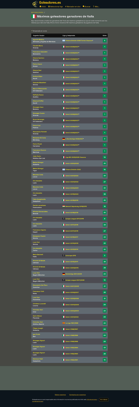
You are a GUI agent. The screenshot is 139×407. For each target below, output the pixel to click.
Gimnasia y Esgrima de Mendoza (44, 41)
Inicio (43, 6)
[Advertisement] (69, 378)
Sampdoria (36, 201)
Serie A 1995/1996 (72, 335)
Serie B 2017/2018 (72, 231)
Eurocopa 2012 (71, 255)
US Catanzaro (37, 91)
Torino (35, 250)
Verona (35, 85)
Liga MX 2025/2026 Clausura (76, 157)
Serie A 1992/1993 (72, 354)
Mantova (36, 152)
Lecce (35, 177)
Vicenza (35, 48)
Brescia (35, 213)
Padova (35, 127)
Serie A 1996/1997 (72, 329)
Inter (34, 312)
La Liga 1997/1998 (72, 323)
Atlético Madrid (38, 324)
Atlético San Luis (39, 158)
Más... (96, 6)
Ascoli (35, 78)
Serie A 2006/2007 (72, 292)
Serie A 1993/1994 (72, 348)
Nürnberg (36, 140)
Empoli (35, 232)
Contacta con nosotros (77, 395)
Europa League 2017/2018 (75, 219)
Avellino (35, 97)
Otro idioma (103, 399)
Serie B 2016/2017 (72, 237)
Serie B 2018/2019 (72, 212)
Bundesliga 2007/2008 (74, 274)
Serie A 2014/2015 (72, 243)
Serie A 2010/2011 (72, 262)
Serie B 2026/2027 (72, 47)
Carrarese (36, 146)
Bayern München (39, 275)
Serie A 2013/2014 (72, 249)
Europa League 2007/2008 (75, 280)
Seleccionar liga (56, 6)
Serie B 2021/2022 (72, 176)
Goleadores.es (50, 2)
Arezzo (35, 66)
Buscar (87, 6)
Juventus (36, 287)
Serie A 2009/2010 (72, 268)
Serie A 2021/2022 (72, 182)
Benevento (37, 54)
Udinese (36, 263)
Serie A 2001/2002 (72, 317)
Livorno (35, 306)
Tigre (35, 170)
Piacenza (36, 318)
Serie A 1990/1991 (72, 360)
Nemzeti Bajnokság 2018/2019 (76, 206)
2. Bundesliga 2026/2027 (74, 139)
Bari (34, 336)
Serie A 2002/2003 (72, 311)
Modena (36, 60)
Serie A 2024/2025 (72, 163)
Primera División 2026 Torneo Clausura (79, 40)
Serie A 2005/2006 (72, 298)
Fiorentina (36, 299)
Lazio (35, 183)
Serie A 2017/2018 (72, 225)
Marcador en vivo (73, 6)
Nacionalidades (37, 12)
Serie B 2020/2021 (72, 188)
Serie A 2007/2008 (72, 286)
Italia (34, 256)
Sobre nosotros (60, 395)
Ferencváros (37, 207)
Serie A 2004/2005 (72, 305)
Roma (35, 293)
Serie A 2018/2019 (72, 200)
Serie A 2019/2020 (72, 194)
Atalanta (36, 164)
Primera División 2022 (73, 169)
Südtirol (36, 72)
